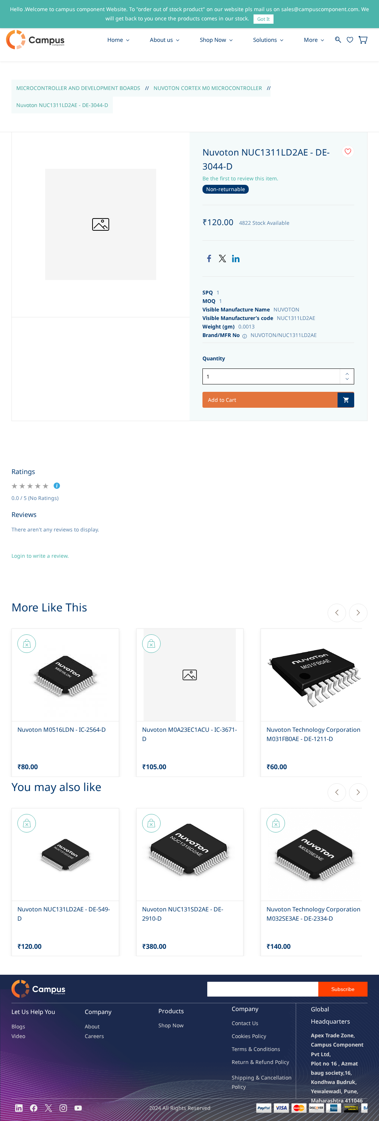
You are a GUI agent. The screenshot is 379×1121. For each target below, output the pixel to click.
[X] (48, 1108)
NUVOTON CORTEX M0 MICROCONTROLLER (208, 87)
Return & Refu (249, 1061)
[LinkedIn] (235, 258)
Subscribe (343, 989)
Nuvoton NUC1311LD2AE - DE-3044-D (62, 105)
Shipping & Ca (249, 1077)
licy (262, 1036)
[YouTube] (78, 1108)
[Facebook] (209, 258)
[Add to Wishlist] (348, 151)
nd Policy (278, 1061)
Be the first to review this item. (240, 178)
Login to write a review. (40, 555)
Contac (240, 1023)
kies (246, 1036)
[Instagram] (63, 1108)
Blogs (18, 1026)
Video (18, 1036)
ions (275, 1048)
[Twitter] (222, 258)
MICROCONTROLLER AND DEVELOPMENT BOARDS (78, 87)
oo (238, 1036)
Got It (263, 19)
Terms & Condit (251, 1048)
